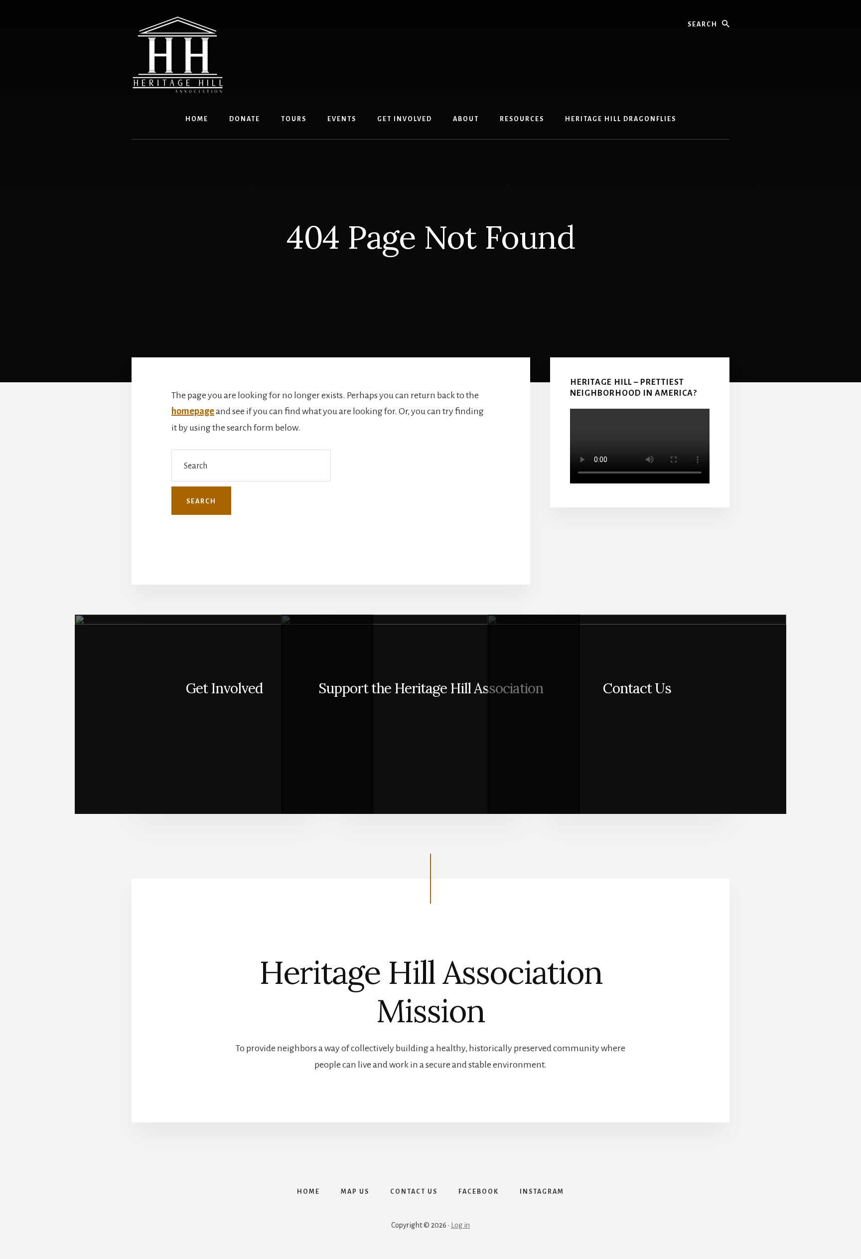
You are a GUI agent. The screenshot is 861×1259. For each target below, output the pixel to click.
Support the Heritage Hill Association (430, 688)
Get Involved (224, 688)
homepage (192, 411)
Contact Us (637, 688)
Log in (460, 1225)
